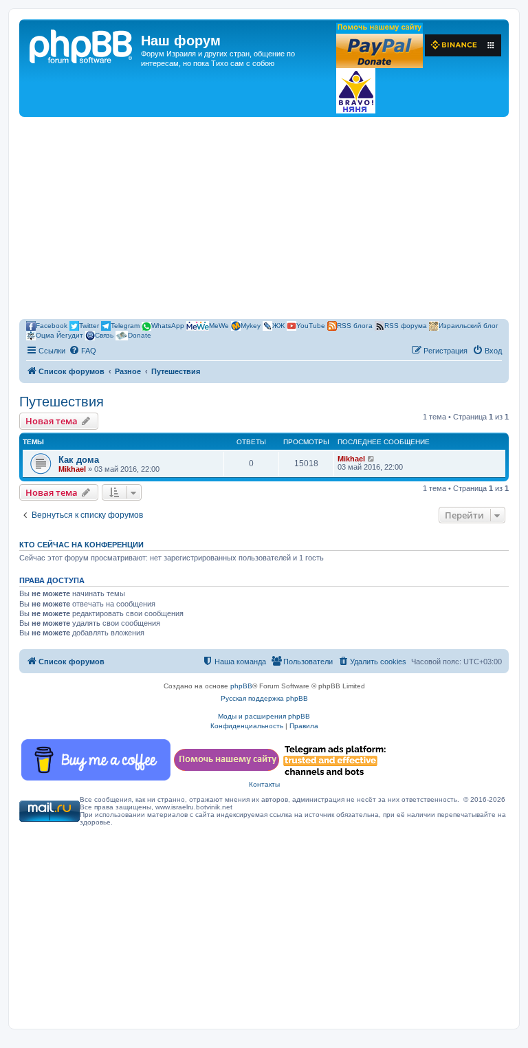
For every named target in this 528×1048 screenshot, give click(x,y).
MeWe (219, 325)
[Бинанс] (463, 45)
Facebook (51, 325)
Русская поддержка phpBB (264, 698)
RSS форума (405, 325)
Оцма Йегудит (59, 335)
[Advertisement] (264, 220)
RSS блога (355, 325)
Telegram (125, 325)
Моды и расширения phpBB (264, 716)
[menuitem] (82, 350)
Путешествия (61, 401)
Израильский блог (468, 325)
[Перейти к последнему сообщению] (371, 459)
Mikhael (72, 469)
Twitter (89, 325)
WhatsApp (167, 325)
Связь (104, 335)
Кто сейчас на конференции (81, 545)
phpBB (241, 686)
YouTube (310, 325)
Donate (139, 335)
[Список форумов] (82, 45)
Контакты (264, 784)
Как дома (78, 460)
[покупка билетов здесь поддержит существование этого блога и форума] (355, 90)
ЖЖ (278, 325)
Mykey (251, 325)
